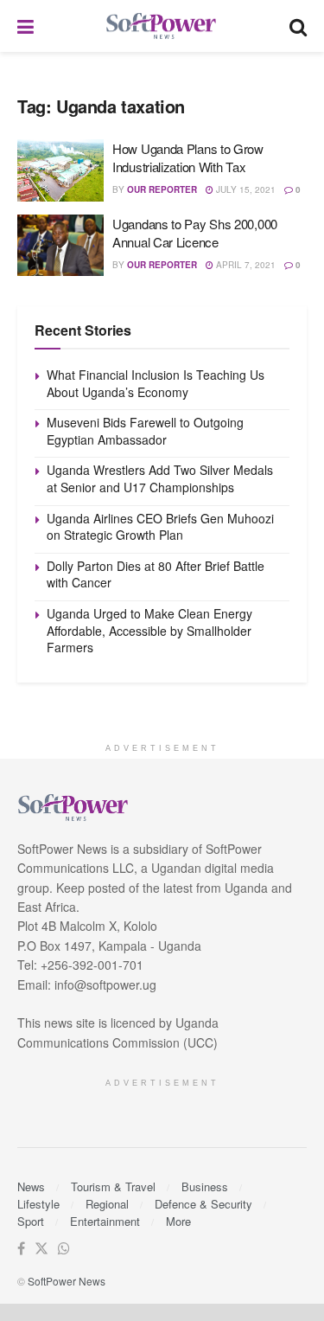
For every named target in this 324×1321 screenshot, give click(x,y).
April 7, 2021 (244, 265)
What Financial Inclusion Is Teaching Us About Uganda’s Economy (155, 383)
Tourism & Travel (113, 1186)
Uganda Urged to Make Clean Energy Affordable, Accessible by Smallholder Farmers (149, 630)
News (31, 1186)
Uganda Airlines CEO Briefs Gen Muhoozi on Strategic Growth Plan (160, 527)
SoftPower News (66, 1280)
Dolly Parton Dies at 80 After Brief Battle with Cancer (155, 574)
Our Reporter (162, 189)
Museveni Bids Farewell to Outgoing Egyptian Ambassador (145, 431)
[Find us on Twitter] (41, 1249)
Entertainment (105, 1221)
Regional (107, 1204)
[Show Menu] (25, 26)
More (178, 1221)
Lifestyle (38, 1204)
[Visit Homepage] (161, 26)
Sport (30, 1221)
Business (204, 1186)
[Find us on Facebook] (21, 1249)
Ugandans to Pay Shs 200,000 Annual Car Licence (194, 233)
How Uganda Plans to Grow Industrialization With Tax (188, 157)
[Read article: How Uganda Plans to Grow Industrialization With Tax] (60, 170)
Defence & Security (203, 1204)
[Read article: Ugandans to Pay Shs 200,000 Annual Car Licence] (60, 246)
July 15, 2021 (244, 189)
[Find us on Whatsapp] (64, 1249)
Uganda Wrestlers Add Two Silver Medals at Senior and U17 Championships (160, 478)
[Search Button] (298, 26)
